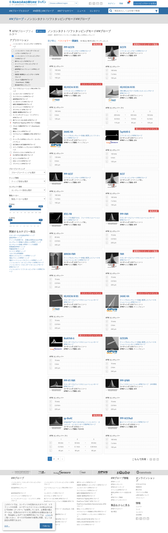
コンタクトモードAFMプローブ (23, 94)
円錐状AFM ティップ (16, 249)
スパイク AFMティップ (17, 251)
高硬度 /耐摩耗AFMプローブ (22, 112)
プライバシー (140, 498)
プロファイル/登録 (142, 492)
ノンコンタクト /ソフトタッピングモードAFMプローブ (27, 57)
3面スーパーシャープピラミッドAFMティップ (25, 260)
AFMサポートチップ (117, 487)
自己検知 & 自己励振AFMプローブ (24, 144)
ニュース (81, 10)
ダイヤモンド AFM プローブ (22, 110)
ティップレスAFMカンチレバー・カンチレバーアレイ (27, 140)
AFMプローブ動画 (117, 497)
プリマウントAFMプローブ (21, 164)
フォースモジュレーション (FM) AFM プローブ (27, 89)
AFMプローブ (16, 19)
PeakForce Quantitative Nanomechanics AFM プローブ (91, 505)
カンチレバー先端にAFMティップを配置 (23, 244)
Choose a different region (59, 3)
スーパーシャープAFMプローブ (23, 107)
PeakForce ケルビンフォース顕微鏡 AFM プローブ (59, 502)
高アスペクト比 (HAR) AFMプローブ (25, 120)
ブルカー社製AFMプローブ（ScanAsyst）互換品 (23, 81)
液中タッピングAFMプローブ (24, 61)
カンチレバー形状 (15, 186)
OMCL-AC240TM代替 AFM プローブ (88, 522)
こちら (48, 515)
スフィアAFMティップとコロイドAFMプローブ (27, 148)
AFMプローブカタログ (19, 10)
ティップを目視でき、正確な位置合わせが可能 (25, 240)
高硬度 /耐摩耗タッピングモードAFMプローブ (27, 75)
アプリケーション (19, 40)
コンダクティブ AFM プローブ (23, 102)
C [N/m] (12, 218)
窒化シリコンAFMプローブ (21, 131)
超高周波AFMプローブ (20, 99)
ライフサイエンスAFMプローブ (23, 96)
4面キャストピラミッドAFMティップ (22, 255)
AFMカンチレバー (117, 484)
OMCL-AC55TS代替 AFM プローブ (55, 522)
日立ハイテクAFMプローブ (21, 161)
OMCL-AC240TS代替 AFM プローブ (88, 519)
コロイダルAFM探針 (16, 253)
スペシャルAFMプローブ (119, 490)
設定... (7, 526)
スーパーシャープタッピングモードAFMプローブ (26, 65)
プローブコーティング (17, 169)
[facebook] (151, 459)
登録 (121, 3)
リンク (138, 509)
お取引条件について (142, 495)
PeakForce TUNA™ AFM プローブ (88, 501)
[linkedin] (157, 459)
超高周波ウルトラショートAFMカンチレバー (27, 70)
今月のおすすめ (141, 484)
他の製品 (114, 511)
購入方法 (139, 489)
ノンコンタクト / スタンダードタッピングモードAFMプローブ (27, 52)
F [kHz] (11, 204)
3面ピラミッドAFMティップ (19, 258)
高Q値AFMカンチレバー (23, 85)
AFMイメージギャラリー (119, 500)
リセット (41, 31)
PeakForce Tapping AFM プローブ (88, 498)
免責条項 (139, 487)
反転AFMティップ (15, 237)
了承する (46, 526)
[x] (154, 459)
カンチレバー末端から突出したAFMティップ (25, 242)
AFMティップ (115, 481)
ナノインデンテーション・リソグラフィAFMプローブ (26, 116)
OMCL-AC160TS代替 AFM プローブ (55, 519)
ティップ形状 (14, 178)
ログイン (111, 3)
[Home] (27, 3)
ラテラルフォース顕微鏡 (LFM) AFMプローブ (27, 135)
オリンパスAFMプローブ (21, 158)
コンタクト (95, 10)
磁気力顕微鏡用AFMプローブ (22, 104)
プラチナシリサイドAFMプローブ (24, 152)
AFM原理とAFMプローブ (43, 10)
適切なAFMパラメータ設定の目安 (121, 493)
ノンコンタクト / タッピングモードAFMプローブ (26, 262)
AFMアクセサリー (65, 10)
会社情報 (139, 515)
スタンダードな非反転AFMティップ (22, 235)
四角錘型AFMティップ (17, 246)
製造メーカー (14, 195)
